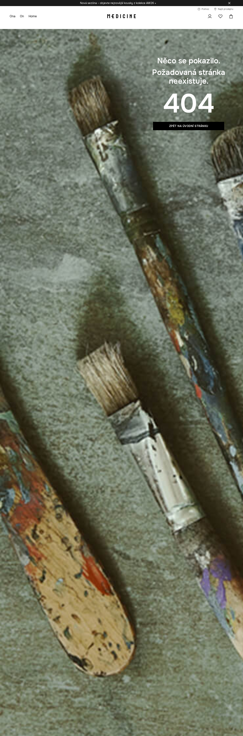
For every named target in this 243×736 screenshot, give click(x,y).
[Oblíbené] (220, 16)
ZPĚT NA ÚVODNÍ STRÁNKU (188, 126)
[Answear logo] (121, 16)
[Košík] (230, 16)
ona (12, 16)
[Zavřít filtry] (229, 3)
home (32, 16)
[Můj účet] (210, 16)
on (22, 16)
